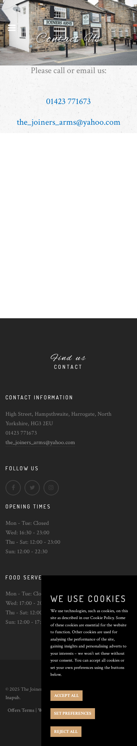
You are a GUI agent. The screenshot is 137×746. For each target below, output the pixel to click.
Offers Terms (21, 710)
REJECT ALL (66, 731)
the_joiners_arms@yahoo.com (40, 442)
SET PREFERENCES (72, 713)
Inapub (12, 697)
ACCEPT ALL (66, 695)
